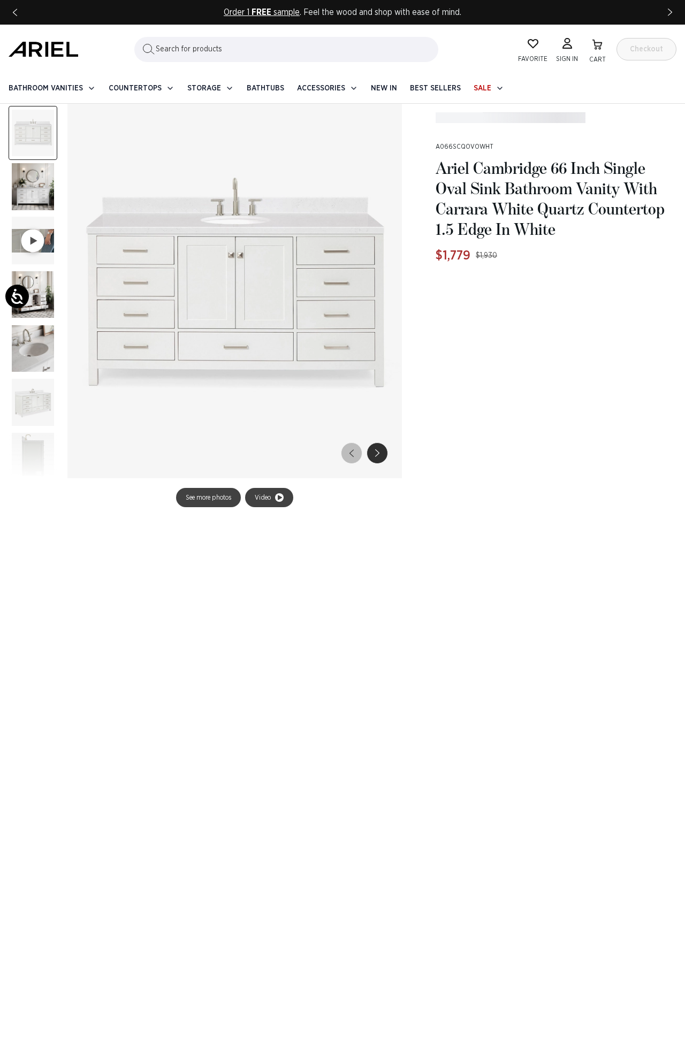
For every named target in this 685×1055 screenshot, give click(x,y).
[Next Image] (33, 187)
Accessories (321, 88)
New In (384, 88)
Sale (482, 88)
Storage (204, 88)
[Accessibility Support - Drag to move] (17, 296)
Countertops (135, 88)
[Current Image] (33, 133)
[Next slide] (670, 12)
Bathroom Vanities (46, 88)
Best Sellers (435, 88)
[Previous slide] (15, 12)
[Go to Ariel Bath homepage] (43, 49)
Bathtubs (265, 88)
